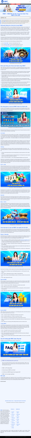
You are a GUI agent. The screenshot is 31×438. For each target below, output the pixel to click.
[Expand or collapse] (29, 17)
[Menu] (29, 2)
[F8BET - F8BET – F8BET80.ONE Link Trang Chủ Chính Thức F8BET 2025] (5, 2)
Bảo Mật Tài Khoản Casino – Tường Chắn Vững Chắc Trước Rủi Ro (15, 400)
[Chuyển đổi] (1, 360)
